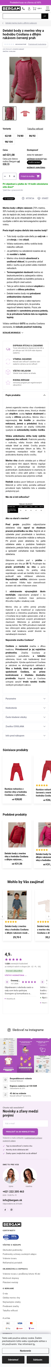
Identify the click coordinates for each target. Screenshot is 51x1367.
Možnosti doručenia (36, 168)
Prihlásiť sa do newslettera (20, 1132)
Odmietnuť (13, 1359)
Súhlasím (37, 1359)
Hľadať (44, 16)
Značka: (9, 51)
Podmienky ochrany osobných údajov (19, 1254)
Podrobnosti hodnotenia (37, 44)
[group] (17, 916)
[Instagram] (11, 1209)
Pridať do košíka (27, 176)
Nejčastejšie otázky (12, 1302)
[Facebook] (5, 1209)
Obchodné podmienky (12, 1250)
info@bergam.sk (12, 1200)
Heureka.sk (10, 999)
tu (34, 1344)
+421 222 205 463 (13, 1191)
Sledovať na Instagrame (28, 1030)
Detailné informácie (12, 333)
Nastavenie (25, 1350)
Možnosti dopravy (11, 1278)
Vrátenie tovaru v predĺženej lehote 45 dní (21, 1274)
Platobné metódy (10, 1282)
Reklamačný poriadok (12, 1262)
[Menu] (47, 8)
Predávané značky (11, 1306)
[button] (17, 937)
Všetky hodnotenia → (16, 975)
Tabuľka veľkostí (10, 1310)
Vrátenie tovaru (10, 1258)
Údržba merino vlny (11, 1298)
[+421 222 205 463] (23, 8)
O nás (5, 1293)
